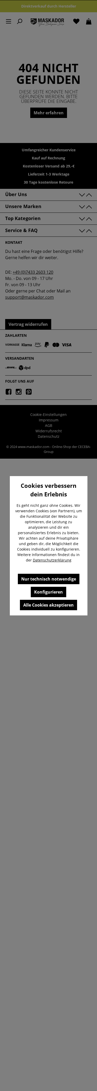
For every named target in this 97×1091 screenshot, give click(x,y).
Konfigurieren (48, 592)
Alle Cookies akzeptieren (48, 605)
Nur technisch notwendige (48, 579)
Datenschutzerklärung (52, 560)
